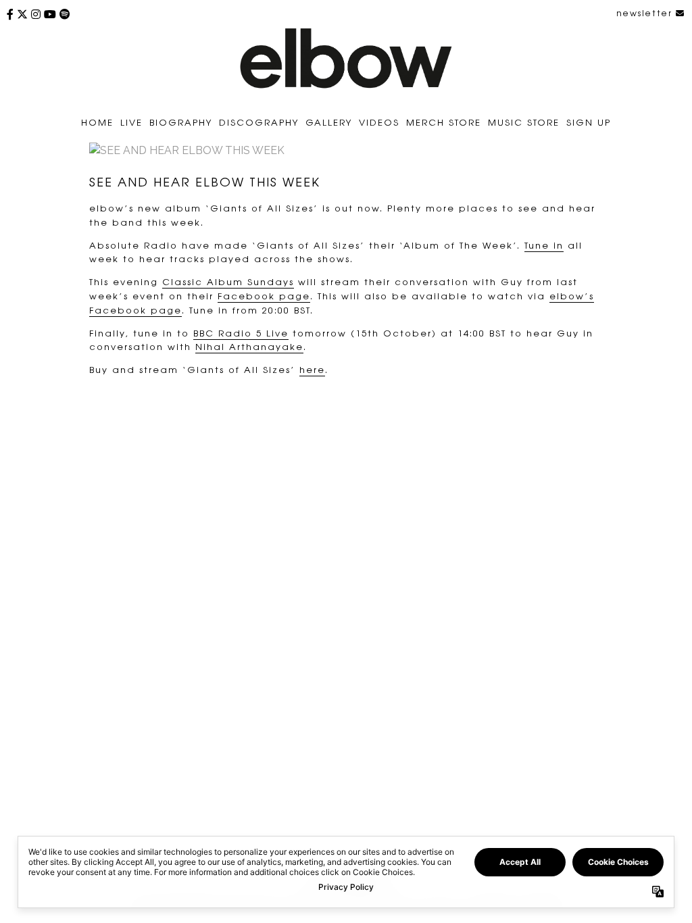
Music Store (524, 122)
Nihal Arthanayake (249, 346)
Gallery (328, 122)
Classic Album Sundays (228, 281)
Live (131, 122)
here (312, 369)
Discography (259, 122)
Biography (180, 122)
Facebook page (264, 295)
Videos (379, 122)
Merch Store (443, 122)
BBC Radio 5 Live (241, 332)
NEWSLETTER (646, 13)
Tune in (544, 245)
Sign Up (588, 122)
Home (97, 122)
